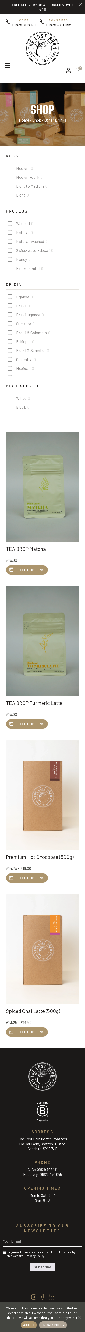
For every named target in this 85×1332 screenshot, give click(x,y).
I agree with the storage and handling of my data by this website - (41, 1254)
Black (21, 407)
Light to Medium (30, 186)
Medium (23, 168)
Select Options (29, 569)
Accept (29, 1325)
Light (20, 195)
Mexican (23, 368)
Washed (23, 223)
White (21, 398)
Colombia (24, 359)
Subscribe (42, 1267)
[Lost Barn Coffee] (42, 47)
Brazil (21, 305)
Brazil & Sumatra (31, 350)
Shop (36, 120)
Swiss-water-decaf (33, 250)
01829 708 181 (47, 1169)
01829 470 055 (51, 1174)
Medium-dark (27, 177)
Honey (21, 259)
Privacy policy (53, 1325)
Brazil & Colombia (31, 332)
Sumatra (23, 323)
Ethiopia (23, 341)
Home (24, 120)
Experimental (28, 268)
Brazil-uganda (28, 314)
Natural (22, 232)
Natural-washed (30, 241)
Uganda (22, 296)
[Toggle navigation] (5, 65)
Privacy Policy (35, 1256)
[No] (79, 1317)
